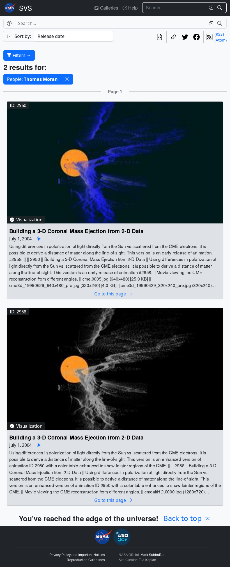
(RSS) (219, 34)
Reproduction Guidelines (86, 560)
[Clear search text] (209, 7)
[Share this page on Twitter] (185, 37)
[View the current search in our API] (159, 37)
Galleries (108, 7)
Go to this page (110, 294)
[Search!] (220, 7)
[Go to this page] (115, 162)
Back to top (182, 518)
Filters (19, 55)
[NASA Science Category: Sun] (38, 238)
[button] (67, 79)
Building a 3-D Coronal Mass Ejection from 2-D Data (76, 231)
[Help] (9, 23)
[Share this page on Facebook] (196, 37)
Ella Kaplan (147, 560)
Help (132, 7)
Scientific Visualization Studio (25, 8)
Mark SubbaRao (153, 555)
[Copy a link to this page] (173, 37)
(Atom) (221, 40)
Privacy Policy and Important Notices (77, 555)
